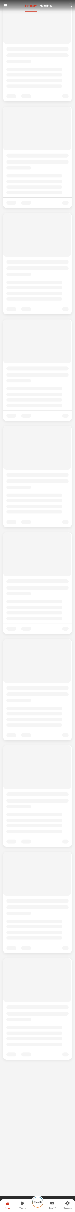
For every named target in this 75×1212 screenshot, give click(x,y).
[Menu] (5, 5)
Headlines (46, 5)
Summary (31, 5)
